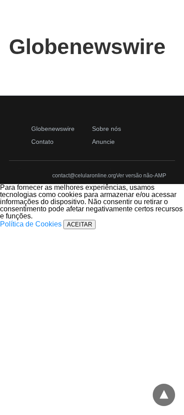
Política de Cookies (31, 224)
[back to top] (164, 395)
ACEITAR (79, 224)
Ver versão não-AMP (141, 175)
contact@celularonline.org (84, 175)
